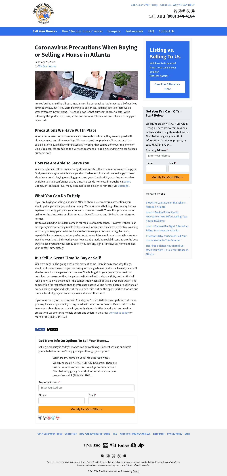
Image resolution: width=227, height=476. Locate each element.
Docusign (123, 186)
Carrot (136, 471)
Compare (113, 31)
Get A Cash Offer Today (144, 5)
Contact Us (166, 31)
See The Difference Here (167, 86)
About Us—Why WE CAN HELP (177, 5)
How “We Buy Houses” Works (82, 31)
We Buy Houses (47, 66)
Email (92, 395)
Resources (158, 434)
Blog (187, 434)
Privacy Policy (174, 434)
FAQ (151, 31)
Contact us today (119, 313)
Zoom (126, 182)
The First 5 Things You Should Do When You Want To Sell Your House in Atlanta (167, 250)
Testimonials (134, 31)
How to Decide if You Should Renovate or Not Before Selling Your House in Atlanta (166, 216)
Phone (42, 395)
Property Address (49, 382)
